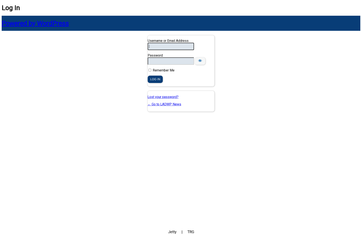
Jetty (172, 232)
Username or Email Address (168, 41)
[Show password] (200, 61)
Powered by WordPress (35, 23)
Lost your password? (162, 97)
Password (155, 55)
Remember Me (164, 70)
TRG (190, 232)
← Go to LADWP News (164, 104)
